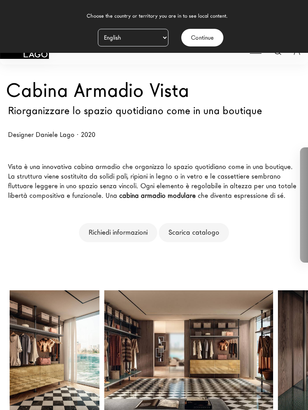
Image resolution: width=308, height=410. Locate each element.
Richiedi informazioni (118, 232)
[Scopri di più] (84, 337)
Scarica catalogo (193, 232)
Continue (202, 38)
